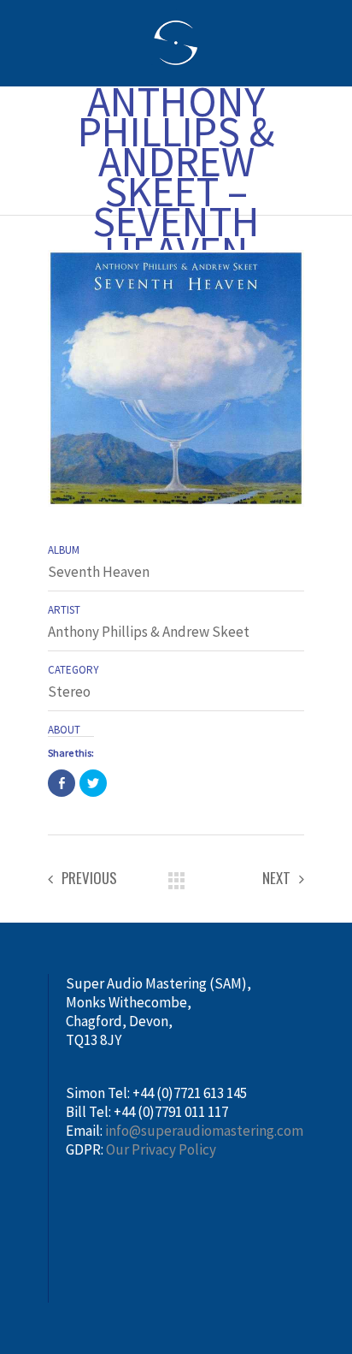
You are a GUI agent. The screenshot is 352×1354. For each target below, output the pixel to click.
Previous (89, 878)
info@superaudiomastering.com (204, 1130)
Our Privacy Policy (161, 1149)
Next (276, 878)
